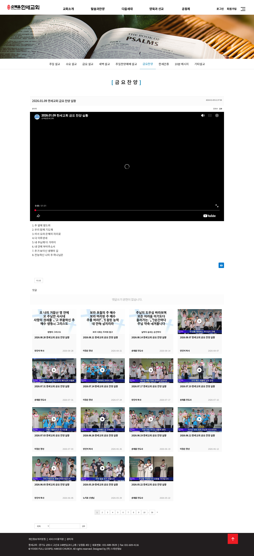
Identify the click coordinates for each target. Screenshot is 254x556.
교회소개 (68, 8)
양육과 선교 (156, 8)
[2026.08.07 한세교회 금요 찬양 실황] (200, 321)
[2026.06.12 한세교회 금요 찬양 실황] (200, 419)
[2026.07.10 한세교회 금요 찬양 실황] (200, 370)
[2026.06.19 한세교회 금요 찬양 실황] (151, 419)
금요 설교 (87, 64)
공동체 (186, 8)
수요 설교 (71, 64)
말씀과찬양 (98, 8)
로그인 (220, 9)
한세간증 (164, 64)
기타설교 (199, 64)
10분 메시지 (182, 64)
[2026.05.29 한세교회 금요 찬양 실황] (103, 468)
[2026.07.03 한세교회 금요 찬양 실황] (54, 419)
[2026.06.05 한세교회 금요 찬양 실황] (54, 468)
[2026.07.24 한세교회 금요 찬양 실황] (103, 370)
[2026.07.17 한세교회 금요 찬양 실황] (151, 370)
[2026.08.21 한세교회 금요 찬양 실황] (103, 321)
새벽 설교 (104, 64)
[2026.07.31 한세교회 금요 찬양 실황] (54, 370)
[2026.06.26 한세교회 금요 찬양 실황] (103, 419)
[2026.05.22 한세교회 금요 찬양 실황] (151, 468)
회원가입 (232, 9)
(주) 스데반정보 (114, 548)
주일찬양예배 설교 (126, 64)
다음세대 (127, 8)
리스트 (38, 280)
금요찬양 (148, 64)
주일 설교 (54, 64)
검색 (83, 526)
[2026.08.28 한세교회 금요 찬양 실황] (54, 321)
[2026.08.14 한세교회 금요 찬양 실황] (151, 321)
